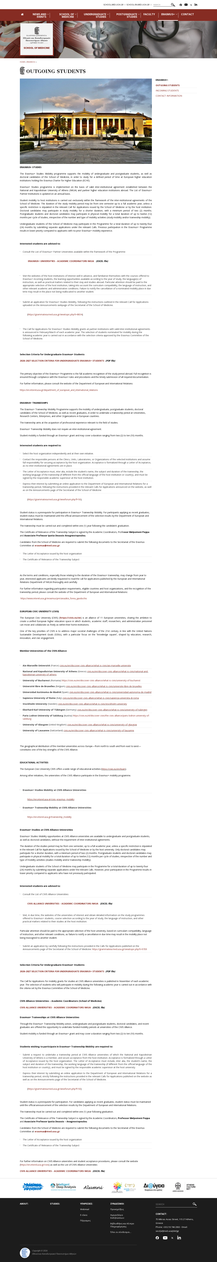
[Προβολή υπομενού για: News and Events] (48, 14)
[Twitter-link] (191, 5)
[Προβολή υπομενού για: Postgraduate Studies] (139, 14)
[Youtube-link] (186, 5)
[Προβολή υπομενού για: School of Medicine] (75, 14)
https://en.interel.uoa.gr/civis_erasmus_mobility (50, 799)
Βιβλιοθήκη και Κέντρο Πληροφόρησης (122, 1225)
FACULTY (149, 14)
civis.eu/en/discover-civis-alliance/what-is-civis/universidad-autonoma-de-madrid (110, 692)
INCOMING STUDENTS (167, 90)
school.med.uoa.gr (113, 4)
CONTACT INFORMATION (169, 95)
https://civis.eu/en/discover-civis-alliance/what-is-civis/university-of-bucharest (101, 680)
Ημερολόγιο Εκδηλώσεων (117, 1216)
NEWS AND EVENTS (39, 16)
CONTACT (187, 14)
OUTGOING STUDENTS (168, 85)
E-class (84, 1215)
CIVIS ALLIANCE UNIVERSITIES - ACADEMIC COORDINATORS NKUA (62, 903)
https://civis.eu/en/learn (113, 768)
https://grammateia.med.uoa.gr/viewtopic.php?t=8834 (55, 314)
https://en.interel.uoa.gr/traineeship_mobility (49, 816)
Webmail (84, 1209)
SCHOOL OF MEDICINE (66, 16)
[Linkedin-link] (196, 5)
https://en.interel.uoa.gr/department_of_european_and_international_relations (59, 389)
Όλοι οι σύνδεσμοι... (120, 1232)
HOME (22, 62)
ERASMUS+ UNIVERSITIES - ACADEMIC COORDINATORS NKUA (61, 261)
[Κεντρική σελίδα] (36, 35)
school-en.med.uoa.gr (137, 4)
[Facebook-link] (181, 5)
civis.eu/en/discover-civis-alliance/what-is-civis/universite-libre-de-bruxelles (104, 686)
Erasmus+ (31, 62)
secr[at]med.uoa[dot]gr (167, 1231)
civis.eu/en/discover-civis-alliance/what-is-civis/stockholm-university (92, 703)
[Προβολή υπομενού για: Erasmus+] (176, 14)
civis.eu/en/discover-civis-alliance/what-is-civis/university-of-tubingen (112, 709)
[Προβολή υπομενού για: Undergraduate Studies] (108, 14)
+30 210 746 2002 (171, 1227)
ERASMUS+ (168, 14)
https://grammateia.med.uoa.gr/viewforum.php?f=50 (54, 499)
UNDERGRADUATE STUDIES (95, 16)
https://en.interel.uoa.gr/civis (34, 1164)
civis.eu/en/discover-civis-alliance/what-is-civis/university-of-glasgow (102, 724)
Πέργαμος (85, 1220)
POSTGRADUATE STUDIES (126, 16)
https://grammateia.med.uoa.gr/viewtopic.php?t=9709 (119, 949)
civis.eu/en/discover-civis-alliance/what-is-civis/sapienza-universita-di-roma (101, 697)
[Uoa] (25, 1253)
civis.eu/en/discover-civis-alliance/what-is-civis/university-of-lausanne (99, 730)
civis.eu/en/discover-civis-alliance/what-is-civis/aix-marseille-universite (95, 665)
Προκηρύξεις (117, 1209)
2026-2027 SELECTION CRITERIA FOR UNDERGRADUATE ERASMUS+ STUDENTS (62, 360)
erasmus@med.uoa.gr (47, 545)
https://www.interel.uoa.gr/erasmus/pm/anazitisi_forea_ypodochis (53, 598)
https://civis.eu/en (70, 617)
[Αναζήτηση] (173, 5)
